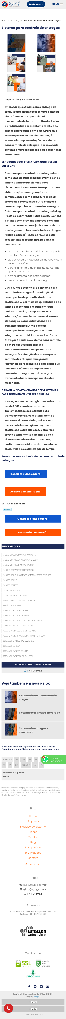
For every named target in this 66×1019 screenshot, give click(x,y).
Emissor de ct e (10, 580)
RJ (17, 759)
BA (10, 765)
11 (34, 670)
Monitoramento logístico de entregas (21, 625)
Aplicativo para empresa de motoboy (20, 560)
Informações (11, 546)
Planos (33, 832)
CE (16, 765)
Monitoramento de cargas (15, 610)
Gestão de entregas (12, 605)
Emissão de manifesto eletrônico (18, 570)
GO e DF (26, 765)
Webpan (37, 996)
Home (33, 816)
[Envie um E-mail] (47, 986)
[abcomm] (33, 973)
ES (30, 759)
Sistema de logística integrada (39, 712)
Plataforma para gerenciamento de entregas (24, 636)
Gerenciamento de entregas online (19, 600)
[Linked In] (35, 986)
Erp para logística (11, 590)
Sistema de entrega (11, 646)
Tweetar (7, 509)
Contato (33, 858)
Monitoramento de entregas (16, 615)
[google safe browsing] (42, 963)
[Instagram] (41, 986)
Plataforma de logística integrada (19, 630)
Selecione (7, 759)
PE (4, 765)
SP (36, 759)
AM (35, 765)
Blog (33, 842)
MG (23, 759)
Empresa (33, 821)
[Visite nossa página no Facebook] (29, 986)
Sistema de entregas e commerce (18, 656)
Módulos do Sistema (33, 826)
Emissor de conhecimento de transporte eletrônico (27, 575)
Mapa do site (33, 864)
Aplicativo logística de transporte (19, 555)
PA (42, 765)
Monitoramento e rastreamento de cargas (23, 620)
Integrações (33, 847)
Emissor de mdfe (10, 585)
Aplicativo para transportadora (18, 565)
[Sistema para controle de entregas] (16, 43)
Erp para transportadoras (15, 595)
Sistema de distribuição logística (18, 641)
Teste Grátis (36, 4)
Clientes (33, 837)
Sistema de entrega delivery (15, 651)
